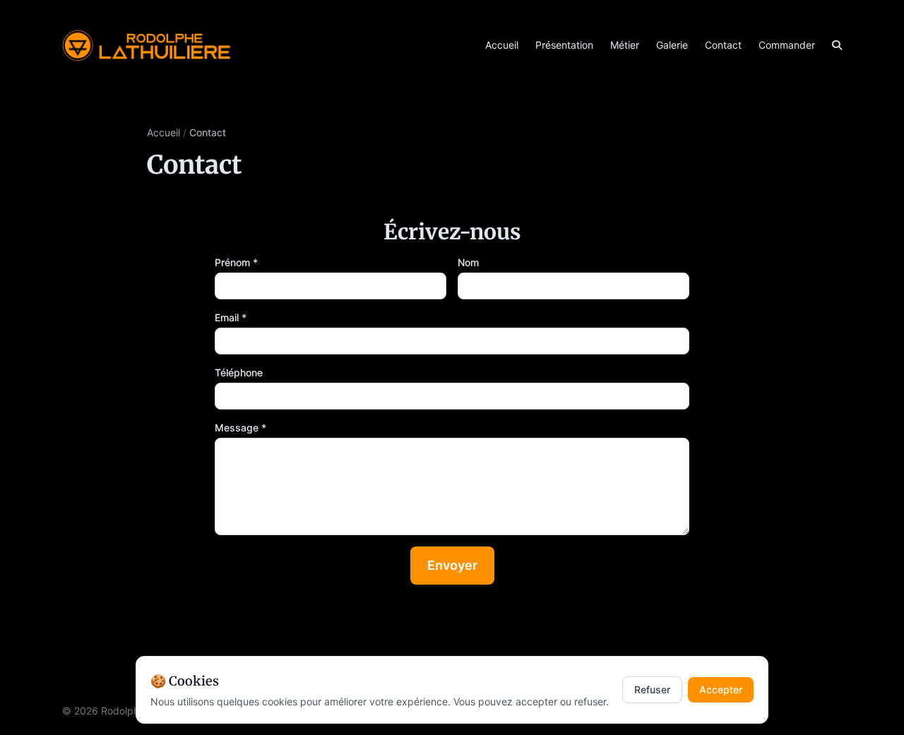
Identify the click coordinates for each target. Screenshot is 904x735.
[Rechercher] (837, 45)
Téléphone (239, 372)
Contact (723, 45)
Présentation (564, 45)
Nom (468, 262)
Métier (624, 45)
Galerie (672, 45)
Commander (787, 45)
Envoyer (452, 565)
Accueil (501, 45)
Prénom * (236, 262)
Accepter (720, 689)
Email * (230, 317)
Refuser (652, 689)
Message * (240, 428)
